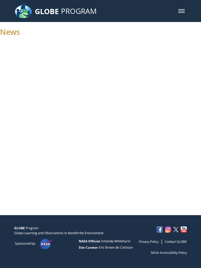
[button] (181, 11)
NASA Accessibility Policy (169, 252)
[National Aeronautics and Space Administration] (45, 243)
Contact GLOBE (176, 241)
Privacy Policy (149, 241)
